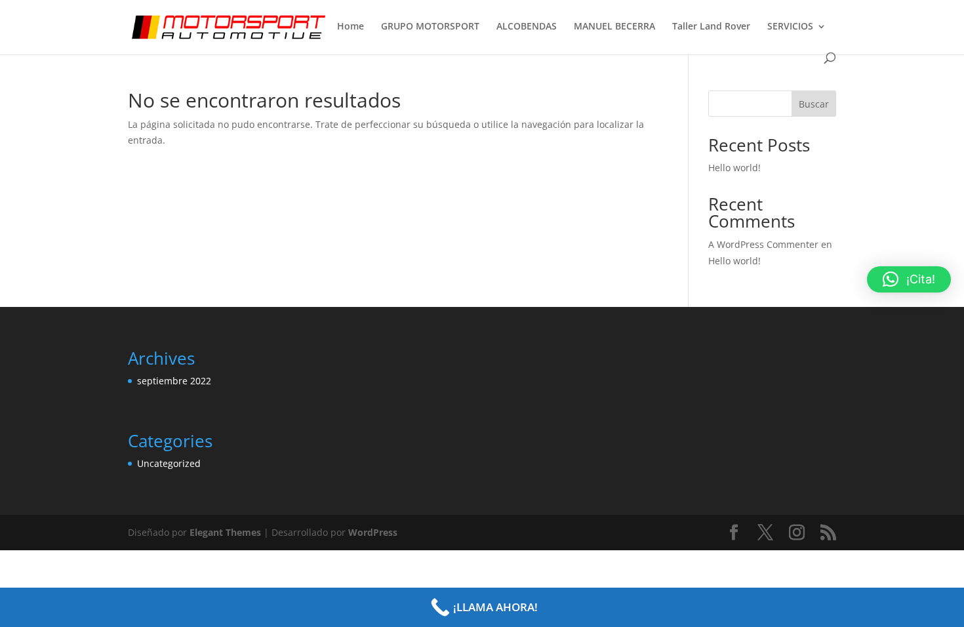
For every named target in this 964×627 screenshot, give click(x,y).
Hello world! (734, 167)
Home (350, 27)
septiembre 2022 (174, 380)
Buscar (814, 104)
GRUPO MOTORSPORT (430, 27)
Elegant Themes (225, 532)
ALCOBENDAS (526, 27)
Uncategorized (169, 463)
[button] (909, 279)
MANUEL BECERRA (614, 27)
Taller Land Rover (711, 27)
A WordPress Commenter (763, 244)
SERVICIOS (790, 27)
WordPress (372, 532)
